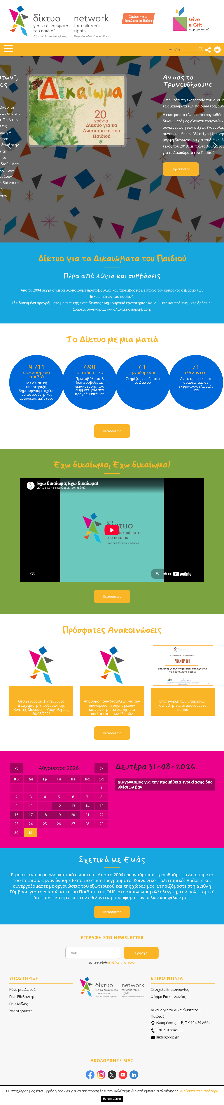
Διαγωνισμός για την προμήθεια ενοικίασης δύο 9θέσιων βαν (165, 784)
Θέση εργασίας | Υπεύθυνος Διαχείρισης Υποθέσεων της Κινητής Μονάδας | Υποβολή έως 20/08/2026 (41, 707)
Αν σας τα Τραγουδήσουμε (51, 81)
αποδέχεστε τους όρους (121, 962)
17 (31, 814)
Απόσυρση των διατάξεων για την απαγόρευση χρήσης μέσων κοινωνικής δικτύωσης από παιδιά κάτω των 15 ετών (112, 707)
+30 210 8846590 (169, 1030)
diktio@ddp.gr (167, 1037)
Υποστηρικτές (20, 1010)
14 (87, 805)
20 (73, 814)
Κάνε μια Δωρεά (22, 989)
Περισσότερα (45, 169)
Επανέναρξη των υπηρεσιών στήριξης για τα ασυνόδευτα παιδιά (182, 705)
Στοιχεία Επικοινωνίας (170, 989)
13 (73, 805)
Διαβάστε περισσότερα (199, 1091)
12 (59, 805)
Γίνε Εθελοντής (22, 996)
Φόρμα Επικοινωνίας (168, 996)
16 (16, 814)
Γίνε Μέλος (18, 1003)
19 (59, 814)
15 (101, 805)
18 (45, 814)
